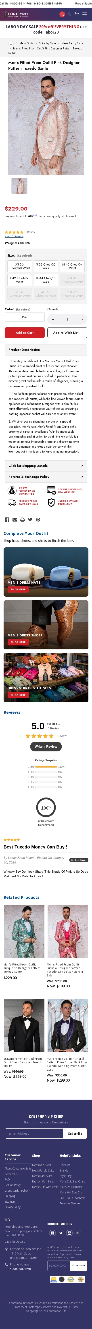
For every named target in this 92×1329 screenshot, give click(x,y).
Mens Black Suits (42, 1176)
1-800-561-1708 (20, 1269)
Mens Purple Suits (43, 1170)
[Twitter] (30, 520)
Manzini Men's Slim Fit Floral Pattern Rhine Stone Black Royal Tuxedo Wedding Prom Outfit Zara (67, 1064)
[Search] (62, 14)
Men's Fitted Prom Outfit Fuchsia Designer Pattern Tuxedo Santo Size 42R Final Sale (65, 970)
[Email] (15, 520)
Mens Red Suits (41, 1165)
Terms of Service (70, 1203)
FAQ (7, 1179)
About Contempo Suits (18, 1168)
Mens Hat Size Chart (72, 1192)
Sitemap (10, 1202)
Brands (64, 1170)
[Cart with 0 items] (76, 14)
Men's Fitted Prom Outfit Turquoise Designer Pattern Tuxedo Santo (22, 968)
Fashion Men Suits (43, 1181)
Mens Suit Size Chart (72, 1181)
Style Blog (65, 1176)
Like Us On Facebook (72, 1198)
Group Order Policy (16, 1191)
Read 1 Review (14, 236)
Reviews (65, 1165)
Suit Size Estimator (71, 1187)
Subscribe (75, 1133)
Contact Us (11, 1174)
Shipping (10, 1196)
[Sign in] (69, 14)
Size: (19, 255)
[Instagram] (69, 1233)
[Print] (22, 520)
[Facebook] (7, 520)
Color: (17, 309)
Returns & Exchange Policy (28, 476)
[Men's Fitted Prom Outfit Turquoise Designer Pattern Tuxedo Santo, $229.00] (24, 931)
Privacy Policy (13, 1207)
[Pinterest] (38, 520)
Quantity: (53, 309)
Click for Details (15, 1242)
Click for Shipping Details (28, 466)
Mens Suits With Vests (45, 1187)
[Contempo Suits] (16, 14)
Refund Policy (13, 1185)
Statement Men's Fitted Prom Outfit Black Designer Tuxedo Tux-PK (23, 1062)
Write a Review (46, 746)
